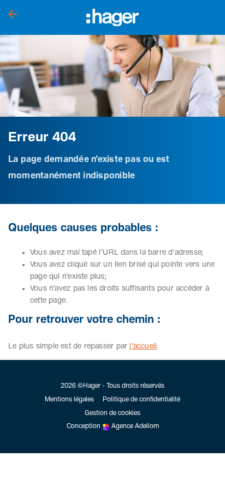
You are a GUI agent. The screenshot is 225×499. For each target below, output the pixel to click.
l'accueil (143, 346)
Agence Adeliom (135, 426)
